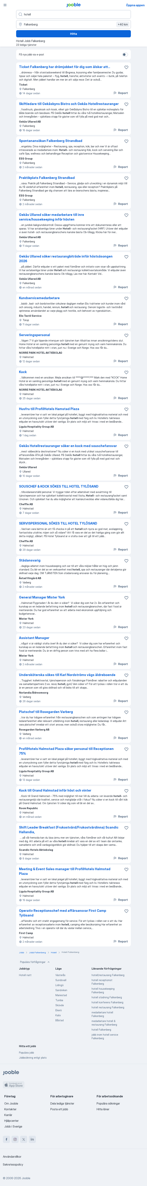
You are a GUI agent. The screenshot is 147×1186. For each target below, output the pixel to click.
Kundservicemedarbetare (39, 298)
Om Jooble (11, 1103)
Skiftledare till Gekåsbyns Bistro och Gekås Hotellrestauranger (69, 104)
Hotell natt (25, 975)
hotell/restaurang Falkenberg (108, 975)
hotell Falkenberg (101, 1029)
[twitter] (23, 1139)
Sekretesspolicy (13, 1164)
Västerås (60, 975)
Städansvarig (30, 560)
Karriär (8, 1115)
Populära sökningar (108, 1103)
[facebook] (6, 1139)
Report (123, 93)
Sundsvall (60, 980)
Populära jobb (26, 1052)
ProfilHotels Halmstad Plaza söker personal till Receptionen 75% (66, 751)
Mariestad (61, 995)
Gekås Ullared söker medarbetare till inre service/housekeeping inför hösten (51, 217)
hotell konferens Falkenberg (107, 1002)
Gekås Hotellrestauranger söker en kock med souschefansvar (68, 446)
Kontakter (10, 1109)
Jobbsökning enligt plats (33, 1057)
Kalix (58, 1015)
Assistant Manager (34, 638)
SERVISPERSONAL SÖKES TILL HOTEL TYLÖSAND (58, 523)
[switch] (125, 54)
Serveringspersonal (34, 335)
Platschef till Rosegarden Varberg (46, 712)
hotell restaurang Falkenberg (108, 1007)
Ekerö (58, 1010)
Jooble (26, 1178)
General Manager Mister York (42, 597)
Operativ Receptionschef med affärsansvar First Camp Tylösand (62, 913)
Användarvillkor (12, 1156)
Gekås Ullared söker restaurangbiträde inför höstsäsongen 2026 (66, 258)
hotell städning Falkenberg (107, 997)
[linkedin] (32, 1139)
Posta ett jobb (59, 1109)
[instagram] (15, 1139)
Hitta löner (103, 1109)
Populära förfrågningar (32, 961)
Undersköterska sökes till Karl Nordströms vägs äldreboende (67, 675)
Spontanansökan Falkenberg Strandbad (50, 141)
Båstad (59, 1020)
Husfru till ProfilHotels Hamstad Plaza (49, 409)
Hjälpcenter (11, 1120)
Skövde (59, 1005)
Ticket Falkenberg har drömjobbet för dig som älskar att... (64, 67)
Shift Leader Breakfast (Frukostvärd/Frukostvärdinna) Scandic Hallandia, (68, 829)
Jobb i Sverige (13, 1126)
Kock (23, 372)
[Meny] (5, 5)
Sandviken (61, 990)
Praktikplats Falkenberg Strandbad (47, 178)
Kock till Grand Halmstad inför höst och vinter (55, 790)
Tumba (59, 1000)
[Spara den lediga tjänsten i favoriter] (126, 67)
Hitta (73, 34)
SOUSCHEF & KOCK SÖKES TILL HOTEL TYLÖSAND (58, 486)
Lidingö (59, 985)
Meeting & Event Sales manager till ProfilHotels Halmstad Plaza (64, 871)
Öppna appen (135, 5)
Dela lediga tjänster (62, 1103)
